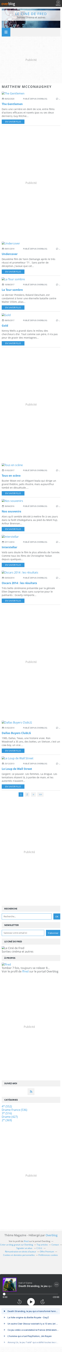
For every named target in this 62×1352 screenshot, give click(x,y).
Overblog (52, 1235)
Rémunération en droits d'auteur (20, 1251)
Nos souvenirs (11, 511)
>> (40, 794)
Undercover (10, 254)
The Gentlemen (12, 104)
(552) (7, 1106)
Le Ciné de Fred (31, 13)
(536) (14, 1110)
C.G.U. (40, 1248)
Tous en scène (11, 475)
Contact (55, 1244)
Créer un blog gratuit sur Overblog (16, 1244)
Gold (5, 325)
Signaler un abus (24, 1248)
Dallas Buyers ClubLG (16, 733)
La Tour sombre (12, 290)
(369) (7, 1120)
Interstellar (9, 547)
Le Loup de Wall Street (17, 769)
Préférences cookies (48, 1255)
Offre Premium (47, 1251)
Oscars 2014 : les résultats (19, 583)
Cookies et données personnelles (19, 1255)
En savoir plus (13, 121)
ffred (25, 971)
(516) (7, 1113)
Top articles (42, 1244)
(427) (10, 1117)
